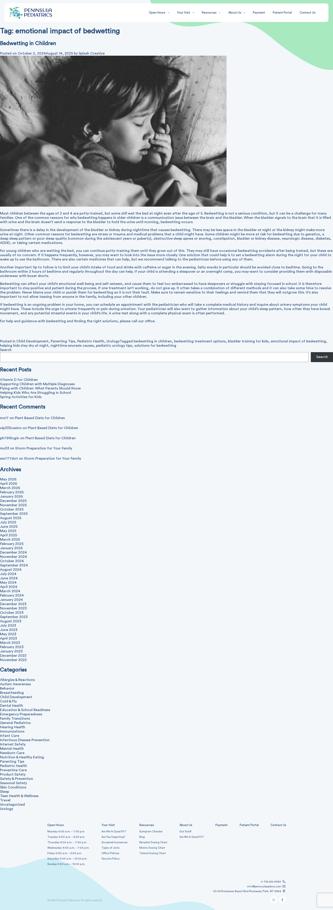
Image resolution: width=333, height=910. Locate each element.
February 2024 (12, 595)
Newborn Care (12, 753)
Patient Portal (282, 12)
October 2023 (12, 612)
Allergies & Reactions (17, 680)
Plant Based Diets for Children (40, 418)
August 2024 (11, 569)
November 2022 (13, 660)
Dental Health (11, 705)
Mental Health (12, 748)
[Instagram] (273, 902)
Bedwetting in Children (28, 43)
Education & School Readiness (25, 710)
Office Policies (110, 853)
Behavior (7, 688)
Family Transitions (15, 718)
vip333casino (11, 428)
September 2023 (14, 617)
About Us (234, 12)
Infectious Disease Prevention (25, 740)
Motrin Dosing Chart (152, 847)
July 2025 (8, 522)
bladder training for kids (248, 341)
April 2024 (8, 587)
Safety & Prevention (16, 779)
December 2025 (13, 501)
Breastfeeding (12, 693)
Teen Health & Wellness (19, 796)
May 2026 (8, 479)
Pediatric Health (90, 341)
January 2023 (11, 651)
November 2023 (13, 608)
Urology (113, 341)
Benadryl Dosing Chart (153, 842)
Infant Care (9, 736)
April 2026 (8, 483)
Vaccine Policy (110, 858)
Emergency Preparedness (21, 714)
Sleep (4, 791)
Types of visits (110, 847)
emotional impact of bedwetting (298, 341)
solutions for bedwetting (155, 345)
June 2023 (8, 630)
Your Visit (183, 12)
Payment (259, 12)
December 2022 (13, 655)
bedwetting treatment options (200, 341)
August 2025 (10, 518)
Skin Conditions (13, 787)
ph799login (9, 438)
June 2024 (9, 578)
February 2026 (12, 492)
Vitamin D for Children (19, 380)
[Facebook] (282, 902)
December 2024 (13, 552)
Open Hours (157, 12)
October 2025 (12, 509)
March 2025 (10, 539)
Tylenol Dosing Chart (152, 853)
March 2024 (10, 591)
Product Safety (13, 774)
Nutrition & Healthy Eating (22, 757)
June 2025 (8, 526)
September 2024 (14, 565)
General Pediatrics (15, 723)
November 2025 (13, 505)
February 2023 (12, 647)
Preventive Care (13, 770)
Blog (142, 837)
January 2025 (11, 548)
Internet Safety (13, 744)
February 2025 (12, 544)
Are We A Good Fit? (113, 831)
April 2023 (8, 638)
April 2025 (8, 535)
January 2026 (11, 496)
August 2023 (10, 621)
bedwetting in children (153, 341)
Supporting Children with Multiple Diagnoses (37, 384)
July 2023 (8, 625)
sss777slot (9, 458)
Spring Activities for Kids (20, 397)
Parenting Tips (63, 341)
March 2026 (10, 488)
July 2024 (8, 574)
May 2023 (8, 634)
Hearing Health (12, 727)
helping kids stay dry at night (24, 345)
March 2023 (10, 643)
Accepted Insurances (114, 842)
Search (6, 350)
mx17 (4, 418)
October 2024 (12, 561)
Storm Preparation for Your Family (43, 448)
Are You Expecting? (113, 837)
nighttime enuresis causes (72, 345)
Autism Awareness (15, 684)
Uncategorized (12, 804)
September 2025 (14, 514)
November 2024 (13, 557)
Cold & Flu (8, 701)
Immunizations (12, 731)
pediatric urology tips (114, 345)
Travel (5, 800)
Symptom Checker (150, 831)
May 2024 (8, 582)
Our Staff (185, 831)
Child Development (32, 341)
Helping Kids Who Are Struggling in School (35, 392)
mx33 (4, 448)
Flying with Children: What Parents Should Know (40, 388)
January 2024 (11, 600)
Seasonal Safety (13, 783)
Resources (209, 12)
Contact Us (308, 12)
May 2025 (8, 531)
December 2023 (13, 604)
